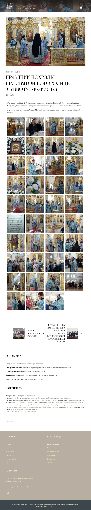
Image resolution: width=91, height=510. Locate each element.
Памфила (22, 402)
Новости (49, 463)
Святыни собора (11, 459)
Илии (61, 402)
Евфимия (34, 405)
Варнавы (40, 405)
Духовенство (10, 455)
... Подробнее (9, 421)
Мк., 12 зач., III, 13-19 (30, 412)
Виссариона (20, 405)
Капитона (30, 402)
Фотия (37, 400)
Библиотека (51, 459)
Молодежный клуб (53, 451)
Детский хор (51, 448)
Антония (8, 405)
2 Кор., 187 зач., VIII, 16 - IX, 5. (15, 412)
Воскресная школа (53, 444)
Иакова (13, 407)
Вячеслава (67, 402)
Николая (26, 409)
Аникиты (49, 400)
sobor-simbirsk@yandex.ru (19, 484)
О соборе (8, 444)
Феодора (38, 407)
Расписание (9, 448)
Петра (18, 407)
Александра (76, 400)
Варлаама (50, 402)
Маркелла (79, 405)
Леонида (13, 409)
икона (42, 400)
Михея (14, 405)
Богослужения (13, 72)
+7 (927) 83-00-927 (16, 481)
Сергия (57, 402)
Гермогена (59, 405)
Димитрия (47, 405)
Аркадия (66, 405)
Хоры (7, 463)
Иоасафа (74, 402)
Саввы (53, 405)
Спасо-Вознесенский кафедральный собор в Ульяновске (46, 504)
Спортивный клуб (52, 455)
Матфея (28, 405)
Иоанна (80, 402)
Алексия (55, 407)
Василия (65, 407)
